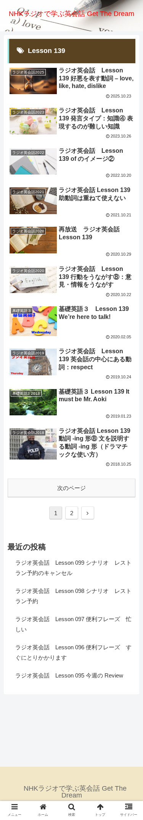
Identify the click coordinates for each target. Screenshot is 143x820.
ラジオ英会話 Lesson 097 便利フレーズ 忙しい (73, 624)
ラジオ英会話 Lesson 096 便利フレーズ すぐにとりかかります (73, 652)
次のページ (71, 488)
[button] (128, 682)
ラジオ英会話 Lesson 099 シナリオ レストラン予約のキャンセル (73, 567)
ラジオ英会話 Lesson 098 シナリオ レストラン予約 (73, 596)
